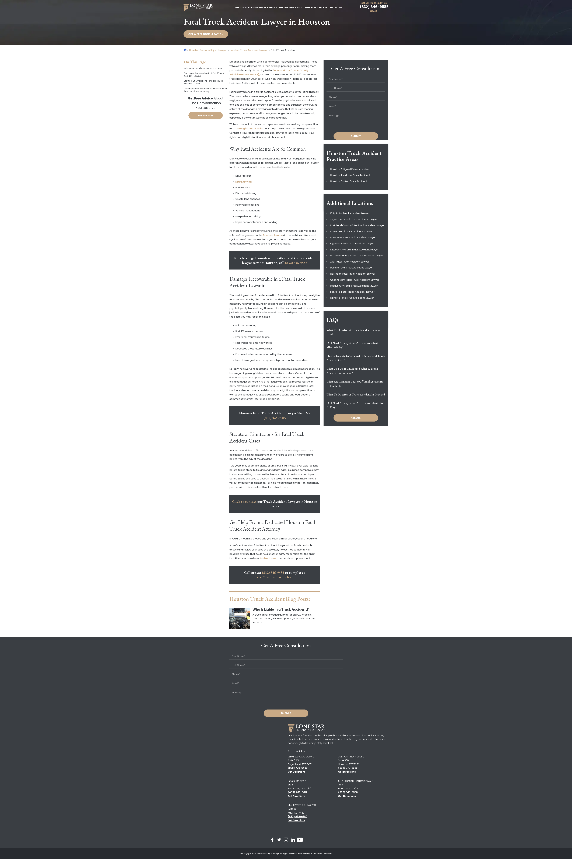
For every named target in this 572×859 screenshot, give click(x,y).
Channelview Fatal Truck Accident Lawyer (354, 280)
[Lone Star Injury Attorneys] (198, 7)
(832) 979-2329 (348, 768)
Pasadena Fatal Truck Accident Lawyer (353, 237)
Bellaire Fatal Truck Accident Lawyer (351, 267)
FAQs (300, 7)
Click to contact (244, 501)
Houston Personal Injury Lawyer (208, 50)
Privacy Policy (304, 853)
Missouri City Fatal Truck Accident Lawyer (354, 249)
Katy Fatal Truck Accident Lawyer (350, 213)
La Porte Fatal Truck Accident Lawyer (352, 298)
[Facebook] (272, 840)
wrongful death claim (250, 128)
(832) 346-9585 (374, 7)
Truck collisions (272, 235)
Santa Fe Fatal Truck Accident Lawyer (352, 292)
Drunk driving (243, 181)
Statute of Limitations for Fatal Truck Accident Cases (203, 82)
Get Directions (296, 772)
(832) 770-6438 (297, 768)
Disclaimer (317, 853)
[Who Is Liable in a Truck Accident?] (239, 618)
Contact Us (335, 7)
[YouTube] (299, 840)
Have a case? (205, 115)
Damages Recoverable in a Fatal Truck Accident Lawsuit (204, 74)
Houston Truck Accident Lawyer (249, 50)
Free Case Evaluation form (274, 577)
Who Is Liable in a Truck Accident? (280, 609)
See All (355, 417)
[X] (279, 840)
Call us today (268, 558)
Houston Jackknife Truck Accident (350, 175)
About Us (239, 7)
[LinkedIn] (293, 840)
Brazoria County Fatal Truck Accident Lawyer (356, 255)
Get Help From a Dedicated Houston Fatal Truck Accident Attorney (205, 90)
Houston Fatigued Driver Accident (350, 169)
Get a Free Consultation (374, 3)
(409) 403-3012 (297, 792)
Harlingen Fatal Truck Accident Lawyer (352, 273)
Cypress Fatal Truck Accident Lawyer (352, 243)
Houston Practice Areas (261, 7)
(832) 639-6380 (297, 816)
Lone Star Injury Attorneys (268, 853)
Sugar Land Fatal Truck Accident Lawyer (353, 219)
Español (374, 11)
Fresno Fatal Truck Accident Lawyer (351, 231)
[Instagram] (286, 840)
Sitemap (328, 853)
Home (185, 50)
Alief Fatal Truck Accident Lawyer (349, 261)
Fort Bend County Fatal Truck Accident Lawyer (357, 225)
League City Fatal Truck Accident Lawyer (354, 286)
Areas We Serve (286, 7)
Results (323, 7)
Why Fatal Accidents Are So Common (203, 68)
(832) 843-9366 (348, 792)
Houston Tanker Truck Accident (348, 181)
